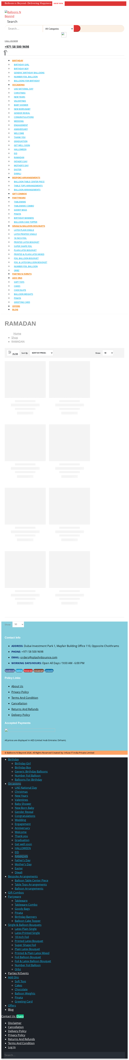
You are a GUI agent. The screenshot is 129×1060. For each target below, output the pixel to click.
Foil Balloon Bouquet (26, 258)
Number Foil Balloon (26, 76)
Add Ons (17, 277)
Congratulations (24, 117)
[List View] (120, 353)
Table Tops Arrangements (28, 185)
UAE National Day (23, 88)
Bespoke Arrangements (26, 177)
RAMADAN (19, 157)
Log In (12, 1047)
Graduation (20, 141)
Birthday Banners (24, 218)
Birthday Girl (21, 64)
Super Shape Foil (23, 246)
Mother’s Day (21, 165)
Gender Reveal (22, 113)
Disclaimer (15, 1023)
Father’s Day (20, 161)
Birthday (17, 60)
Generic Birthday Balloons (29, 72)
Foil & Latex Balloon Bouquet (30, 262)
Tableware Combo (24, 205)
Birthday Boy (21, 68)
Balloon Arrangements (29, 888)
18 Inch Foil (20, 238)
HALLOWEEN (20, 149)
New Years (19, 96)
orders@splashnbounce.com (38, 657)
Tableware (20, 201)
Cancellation (19, 703)
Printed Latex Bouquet (26, 242)
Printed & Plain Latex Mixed (29, 254)
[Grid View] (116, 353)
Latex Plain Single (24, 230)
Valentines (20, 101)
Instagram (39, 670)
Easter (17, 169)
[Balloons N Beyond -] (14, 16)
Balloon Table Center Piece (29, 181)
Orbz (18, 969)
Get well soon (22, 145)
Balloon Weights (23, 294)
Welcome (19, 133)
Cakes (17, 286)
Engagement (21, 125)
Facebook (10, 670)
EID (15, 153)
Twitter (19, 670)
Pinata (17, 214)
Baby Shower (21, 105)
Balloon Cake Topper (28, 921)
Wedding (19, 121)
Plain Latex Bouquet (25, 250)
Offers (12, 1005)
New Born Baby (22, 109)
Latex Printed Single (25, 234)
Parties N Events (18, 973)
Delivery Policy (20, 715)
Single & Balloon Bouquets (28, 225)
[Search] (77, 28)
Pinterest (28, 670)
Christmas (20, 92)
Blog (15, 309)
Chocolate (20, 290)
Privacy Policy (20, 692)
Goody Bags (20, 209)
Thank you (20, 137)
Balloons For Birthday (27, 80)
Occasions (18, 84)
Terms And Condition (24, 698)
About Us (17, 686)
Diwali (18, 872)
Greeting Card (22, 302)
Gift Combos (16, 892)
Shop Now (58, 3)
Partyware (19, 197)
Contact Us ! (12, 1016)
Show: (98, 353)
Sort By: (25, 353)
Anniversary (21, 129)
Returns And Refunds (24, 709)
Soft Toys (19, 282)
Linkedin (49, 670)
